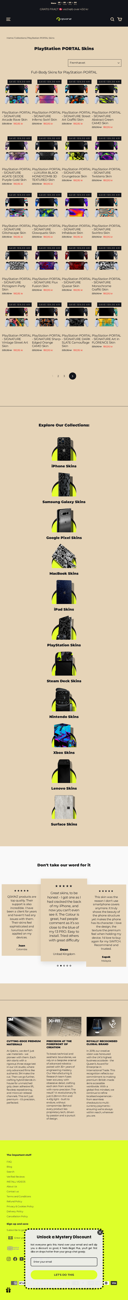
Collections (20, 38)
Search (10, 1171)
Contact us (13, 1191)
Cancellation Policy (17, 1216)
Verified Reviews (16, 1176)
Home (10, 38)
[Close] (100, 1232)
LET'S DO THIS (64, 1274)
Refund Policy (14, 1201)
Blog (9, 1166)
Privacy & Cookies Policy (20, 1206)
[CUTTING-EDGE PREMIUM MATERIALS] (24, 1026)
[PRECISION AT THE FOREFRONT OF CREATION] (63, 1026)
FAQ (9, 1161)
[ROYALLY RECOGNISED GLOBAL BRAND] (103, 1026)
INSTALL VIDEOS (16, 1181)
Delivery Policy (15, 1211)
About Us (12, 1186)
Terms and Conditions (19, 1196)
